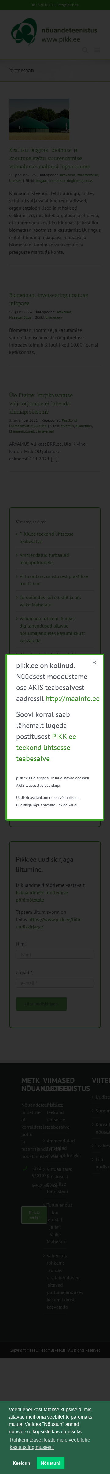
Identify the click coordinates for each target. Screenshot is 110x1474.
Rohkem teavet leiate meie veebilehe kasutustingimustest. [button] (50, 1443)
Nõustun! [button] (51, 1463)
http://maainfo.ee (73, 698)
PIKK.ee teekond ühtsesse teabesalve (46, 747)
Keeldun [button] (21, 1463)
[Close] (94, 662)
